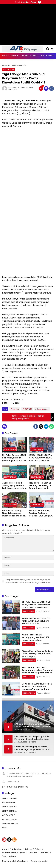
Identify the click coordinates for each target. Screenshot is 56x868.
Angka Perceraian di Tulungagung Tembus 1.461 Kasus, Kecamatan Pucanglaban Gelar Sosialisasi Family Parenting (14, 486)
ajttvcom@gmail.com (17, 786)
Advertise (16, 849)
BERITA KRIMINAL (9, 811)
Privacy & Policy (33, 849)
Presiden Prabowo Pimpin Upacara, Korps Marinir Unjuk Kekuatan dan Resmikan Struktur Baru (31, 737)
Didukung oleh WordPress (15, 861)
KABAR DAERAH (8, 802)
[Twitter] (41, 426)
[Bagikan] (51, 88)
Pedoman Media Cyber (13, 852)
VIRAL (4, 827)
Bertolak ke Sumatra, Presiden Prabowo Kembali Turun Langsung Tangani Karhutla (41, 513)
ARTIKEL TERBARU (9, 819)
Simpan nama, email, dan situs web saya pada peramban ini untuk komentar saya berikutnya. (28, 581)
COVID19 (28, 409)
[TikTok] (9, 839)
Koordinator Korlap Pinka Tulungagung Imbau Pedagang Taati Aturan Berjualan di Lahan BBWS (13, 513)
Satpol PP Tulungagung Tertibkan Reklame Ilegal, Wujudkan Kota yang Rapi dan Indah (32, 748)
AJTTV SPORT (8, 815)
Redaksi (44, 852)
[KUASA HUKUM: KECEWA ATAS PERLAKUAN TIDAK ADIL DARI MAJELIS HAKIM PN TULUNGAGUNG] (41, 444)
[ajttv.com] (22, 48)
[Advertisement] (28, 158)
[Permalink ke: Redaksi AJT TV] (5, 88)
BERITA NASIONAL (37, 477)
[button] (47, 48)
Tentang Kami (9, 856)
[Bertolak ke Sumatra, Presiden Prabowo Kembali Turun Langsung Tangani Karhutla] (41, 500)
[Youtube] (4, 839)
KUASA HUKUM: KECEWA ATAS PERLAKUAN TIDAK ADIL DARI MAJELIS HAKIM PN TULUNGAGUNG (41, 458)
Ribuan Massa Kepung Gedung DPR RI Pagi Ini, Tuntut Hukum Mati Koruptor (40, 486)
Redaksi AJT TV (14, 87)
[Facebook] (35, 426)
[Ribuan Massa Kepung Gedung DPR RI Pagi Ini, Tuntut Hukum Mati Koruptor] (41, 472)
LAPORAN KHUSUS (10, 823)
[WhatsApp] (51, 426)
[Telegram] (46, 426)
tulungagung (43, 409)
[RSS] (14, 839)
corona (16, 409)
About (5, 849)
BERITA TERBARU (8, 70)
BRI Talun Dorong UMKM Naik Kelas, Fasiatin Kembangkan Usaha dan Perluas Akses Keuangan (14, 458)
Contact (33, 852)
